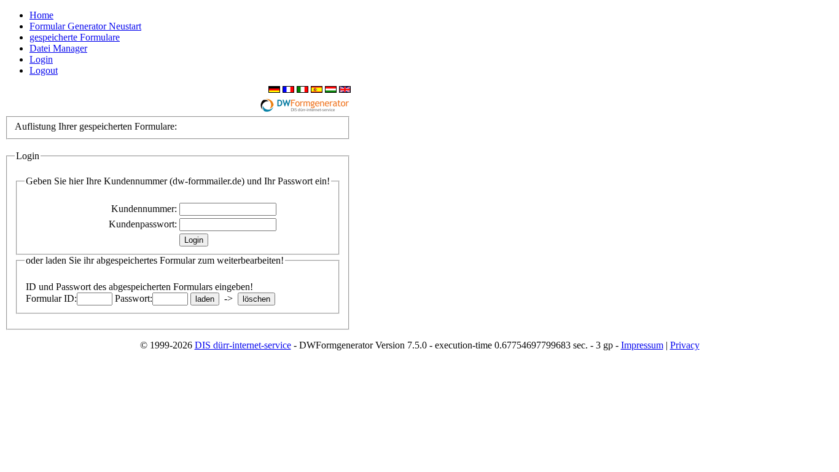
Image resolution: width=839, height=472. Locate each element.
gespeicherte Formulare (74, 37)
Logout (43, 70)
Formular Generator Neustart (85, 26)
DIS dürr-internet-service (243, 345)
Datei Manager (58, 48)
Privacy (685, 345)
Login (41, 59)
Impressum (642, 345)
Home (41, 15)
